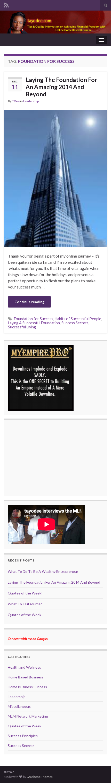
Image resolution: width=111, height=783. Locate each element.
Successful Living (22, 327)
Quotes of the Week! (25, 593)
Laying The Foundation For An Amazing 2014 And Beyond (61, 87)
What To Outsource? (25, 604)
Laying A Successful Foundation (34, 323)
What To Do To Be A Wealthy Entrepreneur (43, 571)
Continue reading (29, 302)
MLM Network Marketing (28, 716)
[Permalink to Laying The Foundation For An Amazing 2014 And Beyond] (55, 177)
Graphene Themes (40, 777)
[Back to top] (99, 771)
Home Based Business (26, 677)
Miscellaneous (19, 706)
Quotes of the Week (24, 614)
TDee (16, 101)
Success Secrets (75, 323)
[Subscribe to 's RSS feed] (6, 4)
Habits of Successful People (78, 319)
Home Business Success (27, 687)
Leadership (31, 101)
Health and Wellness (24, 667)
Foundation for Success (33, 319)
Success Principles (23, 736)
